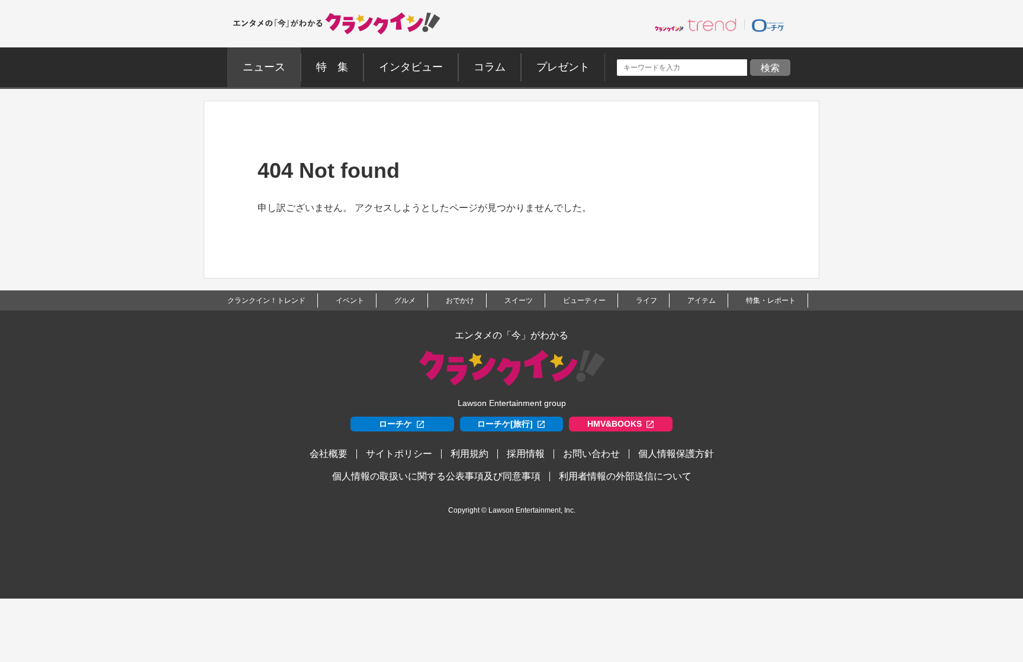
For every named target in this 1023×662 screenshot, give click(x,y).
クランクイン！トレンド (266, 300)
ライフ (646, 300)
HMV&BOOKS (614, 423)
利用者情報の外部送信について (625, 476)
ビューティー (584, 300)
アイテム (701, 300)
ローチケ (395, 423)
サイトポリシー (399, 454)
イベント (350, 300)
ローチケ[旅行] (505, 423)
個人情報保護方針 (676, 454)
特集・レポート (771, 300)
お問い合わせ (591, 454)
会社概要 (329, 454)
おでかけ (460, 300)
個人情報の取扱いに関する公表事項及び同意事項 (436, 476)
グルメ (405, 300)
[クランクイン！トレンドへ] (695, 25)
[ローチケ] (768, 24)
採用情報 (526, 454)
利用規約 (469, 454)
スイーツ (518, 300)
